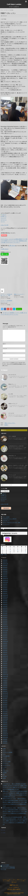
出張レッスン (5, 770)
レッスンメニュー (14, 880)
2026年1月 (5, 561)
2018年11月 (5, 674)
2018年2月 (5, 689)
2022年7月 (5, 615)
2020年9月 (5, 643)
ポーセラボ (11, 413)
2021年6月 (5, 634)
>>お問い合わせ (4, 249)
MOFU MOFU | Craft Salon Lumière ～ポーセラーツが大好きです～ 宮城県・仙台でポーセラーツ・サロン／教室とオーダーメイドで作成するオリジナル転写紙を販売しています (15, 820)
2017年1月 (5, 713)
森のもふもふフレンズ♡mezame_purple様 (12, 817)
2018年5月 (5, 683)
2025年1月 (5, 576)
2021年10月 (5, 630)
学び (4, 774)
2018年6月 (5, 682)
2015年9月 (5, 739)
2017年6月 (5, 704)
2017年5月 (5, 706)
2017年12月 (5, 693)
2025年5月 (5, 569)
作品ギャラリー (20, 879)
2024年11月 (5, 580)
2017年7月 (5, 702)
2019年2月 (5, 671)
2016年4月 (5, 730)
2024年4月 (5, 589)
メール (5, 348)
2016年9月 (5, 720)
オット (4, 750)
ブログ (14, 879)
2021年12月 (5, 626)
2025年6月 (5, 567)
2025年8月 (5, 565)
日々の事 (5, 776)
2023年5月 (5, 604)
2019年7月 (5, 665)
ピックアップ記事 (18, 312)
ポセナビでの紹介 (5, 865)
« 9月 (2, 554)
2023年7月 (5, 602)
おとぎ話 (10, 394)
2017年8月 (5, 700)
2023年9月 (5, 598)
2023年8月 (5, 600)
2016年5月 (5, 728)
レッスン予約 (22, 880)
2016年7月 (5, 724)
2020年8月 (5, 645)
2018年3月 (5, 687)
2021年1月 (5, 639)
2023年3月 (5, 608)
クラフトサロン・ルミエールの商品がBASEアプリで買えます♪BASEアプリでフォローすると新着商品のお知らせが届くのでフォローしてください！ (14, 240)
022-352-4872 (14, 889)
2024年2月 (5, 591)
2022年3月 (5, 621)
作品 (4, 769)
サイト (4, 353)
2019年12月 (5, 656)
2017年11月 (5, 695)
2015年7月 (5, 743)
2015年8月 (5, 741)
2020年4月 (5, 650)
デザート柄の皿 (12, 436)
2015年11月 (5, 735)
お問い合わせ (12, 245)
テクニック (5, 759)
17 (10, 550)
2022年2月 (5, 622)
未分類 (4, 778)
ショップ (5, 757)
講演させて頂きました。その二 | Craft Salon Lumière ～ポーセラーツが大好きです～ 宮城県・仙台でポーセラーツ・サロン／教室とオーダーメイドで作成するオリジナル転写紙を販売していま (15, 802)
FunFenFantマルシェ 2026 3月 (15, 446)
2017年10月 (5, 696)
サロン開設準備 (6, 756)
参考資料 (5, 772)
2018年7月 (5, 680)
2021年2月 (5, 637)
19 (17, 550)
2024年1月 (5, 593)
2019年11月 (5, 658)
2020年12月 (5, 641)
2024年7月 (5, 585)
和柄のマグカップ (12, 403)
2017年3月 (5, 709)
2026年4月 (5, 560)
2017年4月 (5, 707)
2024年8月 (5, 584)
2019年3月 (5, 669)
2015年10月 (5, 737)
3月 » (5, 554)
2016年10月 (5, 719)
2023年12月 (5, 595)
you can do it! (12, 374)
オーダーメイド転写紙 (8, 312)
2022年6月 (5, 617)
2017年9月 (5, 698)
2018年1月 (5, 691)
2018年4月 (5, 685)
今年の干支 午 (12, 455)
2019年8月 (5, 663)
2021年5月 (5, 635)
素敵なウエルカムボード (19, 294)
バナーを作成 (3, 832)
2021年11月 (5, 628)
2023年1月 (5, 610)
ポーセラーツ (5, 763)
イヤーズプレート (6, 783)
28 (25, 551)
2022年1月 (5, 624)
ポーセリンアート (9, 314)
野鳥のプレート (12, 384)
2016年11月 (5, 717)
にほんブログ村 (4, 225)
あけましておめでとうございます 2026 (17, 465)
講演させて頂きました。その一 (9, 798)
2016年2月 (5, 732)
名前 (4, 343)
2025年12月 (5, 563)
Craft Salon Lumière (14, 4)
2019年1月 (5, 672)
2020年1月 (5, 654)
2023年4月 (5, 606)
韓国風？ (6, 425)
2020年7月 (5, 646)
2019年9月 (5, 661)
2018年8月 (5, 678)
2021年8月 (5, 632)
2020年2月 (5, 652)
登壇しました (5, 791)
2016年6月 (5, 726)
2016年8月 (5, 722)
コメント (5, 329)
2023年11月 (5, 597)
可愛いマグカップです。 (10, 423)
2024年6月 (5, 587)
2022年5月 (5, 619)
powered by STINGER (16, 893)
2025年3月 (5, 573)
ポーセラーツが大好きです (14, 887)
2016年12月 (5, 715)
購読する (4, 430)
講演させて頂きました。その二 (9, 807)
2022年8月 (5, 613)
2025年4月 (5, 571)
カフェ (4, 754)
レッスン (16, 314)
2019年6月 (5, 667)
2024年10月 (5, 582)
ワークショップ (12, 475)
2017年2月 (5, 711)
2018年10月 (5, 676)
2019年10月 (5, 659)
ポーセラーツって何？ (7, 879)
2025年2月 (5, 574)
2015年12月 (5, 733)
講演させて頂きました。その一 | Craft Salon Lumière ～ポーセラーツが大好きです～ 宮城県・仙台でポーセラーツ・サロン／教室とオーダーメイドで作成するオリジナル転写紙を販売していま (15, 811)
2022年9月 (5, 611)
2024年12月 (5, 578)
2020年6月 (5, 648)
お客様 (4, 748)
